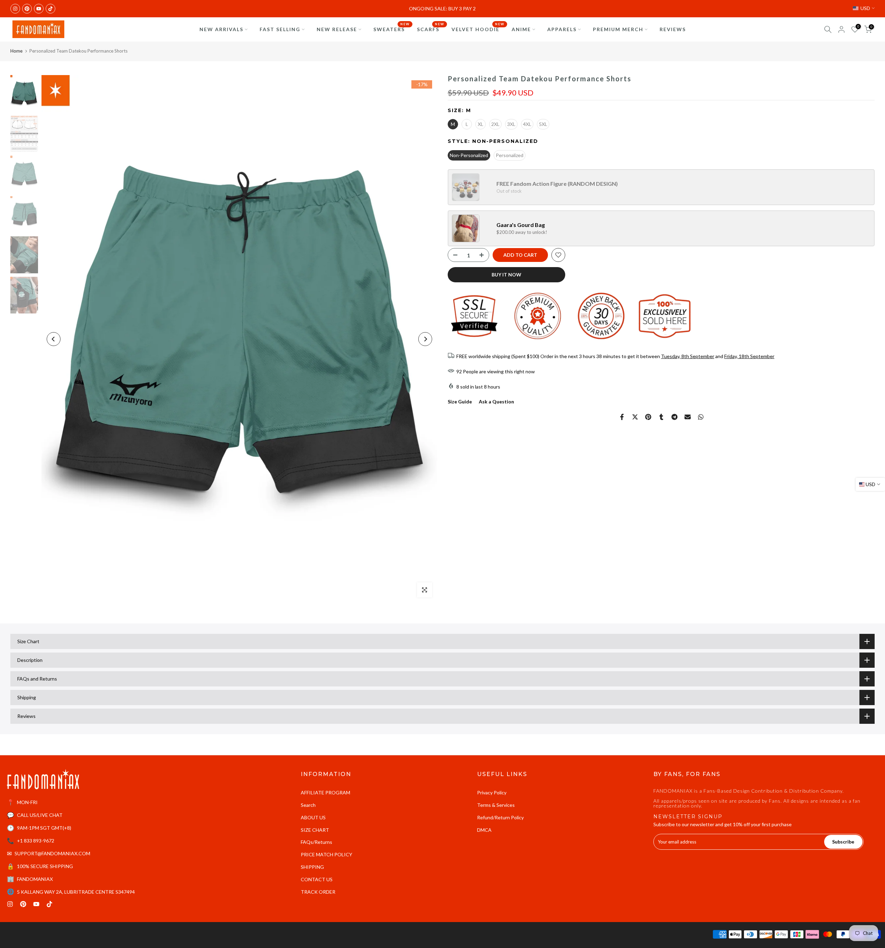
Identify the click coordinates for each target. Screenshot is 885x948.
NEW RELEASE (337, 29)
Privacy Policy (491, 792)
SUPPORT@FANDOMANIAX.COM (52, 853)
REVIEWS (673, 29)
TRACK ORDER (318, 892)
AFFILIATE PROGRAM (325, 792)
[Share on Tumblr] (661, 417)
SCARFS (431, 28)
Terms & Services (496, 805)
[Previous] (53, 339)
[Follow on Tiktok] (50, 8)
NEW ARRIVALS (221, 29)
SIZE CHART (315, 830)
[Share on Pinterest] (648, 417)
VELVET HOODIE (478, 28)
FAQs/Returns (316, 842)
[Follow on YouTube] (39, 8)
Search (308, 805)
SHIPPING (312, 867)
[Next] (425, 339)
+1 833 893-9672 (35, 841)
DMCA (484, 830)
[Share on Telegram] (674, 417)
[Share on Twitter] (635, 417)
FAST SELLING (280, 29)
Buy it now (506, 274)
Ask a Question (496, 402)
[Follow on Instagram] (15, 8)
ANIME (521, 29)
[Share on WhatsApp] (701, 417)
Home (16, 51)
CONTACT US (317, 879)
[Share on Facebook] (622, 417)
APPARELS (562, 29)
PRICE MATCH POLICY (326, 854)
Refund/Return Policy (500, 817)
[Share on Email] (687, 417)
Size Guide (460, 402)
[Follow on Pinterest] (27, 8)
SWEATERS (391, 28)
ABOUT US (313, 817)
